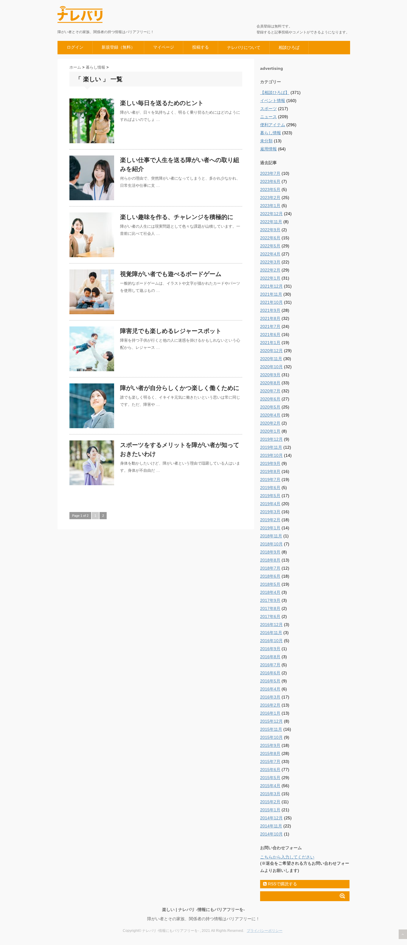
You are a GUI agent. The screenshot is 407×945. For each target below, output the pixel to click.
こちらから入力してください (287, 857)
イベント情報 (272, 100)
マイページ (163, 47)
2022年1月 (270, 278)
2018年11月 (271, 536)
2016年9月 (270, 648)
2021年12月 (271, 286)
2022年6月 (270, 237)
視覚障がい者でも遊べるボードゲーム (170, 274)
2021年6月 (270, 334)
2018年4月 (270, 592)
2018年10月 (271, 544)
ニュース (268, 116)
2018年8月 (270, 560)
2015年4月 (270, 785)
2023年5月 (270, 189)
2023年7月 (270, 173)
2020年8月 (270, 382)
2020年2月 (270, 423)
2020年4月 (270, 415)
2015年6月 (270, 769)
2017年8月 (270, 608)
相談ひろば (289, 47)
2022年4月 (270, 254)
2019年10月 (271, 455)
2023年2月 (270, 197)
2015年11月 (271, 729)
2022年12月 (271, 213)
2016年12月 (271, 624)
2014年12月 (271, 817)
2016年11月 (271, 632)
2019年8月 (270, 471)
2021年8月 (270, 318)
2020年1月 (270, 431)
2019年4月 (270, 503)
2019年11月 (271, 447)
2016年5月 (270, 681)
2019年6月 (270, 487)
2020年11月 (271, 358)
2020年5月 (270, 407)
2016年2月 (270, 705)
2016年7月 (270, 664)
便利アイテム (272, 124)
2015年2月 (270, 801)
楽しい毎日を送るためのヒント (162, 103)
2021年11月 (271, 294)
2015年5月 (270, 777)
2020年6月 (270, 399)
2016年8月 (270, 656)
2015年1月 (270, 809)
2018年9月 (270, 552)
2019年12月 (271, 439)
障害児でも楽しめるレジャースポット (170, 331)
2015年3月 (270, 793)
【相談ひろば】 (274, 92)
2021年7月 (270, 326)
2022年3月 (270, 262)
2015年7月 (270, 761)
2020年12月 (271, 350)
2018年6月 (270, 576)
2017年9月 (270, 600)
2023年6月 (270, 181)
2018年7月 (270, 568)
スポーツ (268, 108)
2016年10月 (271, 640)
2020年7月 (270, 391)
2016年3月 (270, 697)
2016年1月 (270, 713)
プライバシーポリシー (264, 931)
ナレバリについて (243, 47)
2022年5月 (270, 245)
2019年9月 (270, 463)
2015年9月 (270, 745)
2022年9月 (270, 229)
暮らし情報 (270, 132)
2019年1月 (270, 527)
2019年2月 (270, 519)
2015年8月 (270, 753)
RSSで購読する (282, 883)
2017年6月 (270, 616)
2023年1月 (270, 205)
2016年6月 (270, 672)
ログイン (75, 47)
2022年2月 (270, 270)
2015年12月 (271, 721)
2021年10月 (271, 302)
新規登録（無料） (118, 47)
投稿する (200, 47)
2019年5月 (270, 495)
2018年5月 (270, 584)
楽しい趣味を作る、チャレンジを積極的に (176, 217)
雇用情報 (268, 149)
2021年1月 (270, 342)
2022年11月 (271, 221)
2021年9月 (270, 310)
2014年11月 (271, 826)
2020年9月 (270, 374)
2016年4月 (270, 689)
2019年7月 (270, 479)
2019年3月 (270, 511)
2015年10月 (271, 737)
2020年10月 (271, 366)
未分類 (266, 140)
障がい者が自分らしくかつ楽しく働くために (179, 388)
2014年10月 (271, 834)
